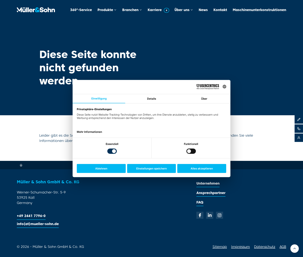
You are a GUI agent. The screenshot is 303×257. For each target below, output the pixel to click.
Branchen (130, 10)
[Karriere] (299, 119)
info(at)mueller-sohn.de (38, 224)
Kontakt (220, 10)
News (203, 10)
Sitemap (220, 246)
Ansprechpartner (210, 193)
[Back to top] (294, 248)
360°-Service (81, 10)
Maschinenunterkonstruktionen (259, 10)
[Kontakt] (299, 128)
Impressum (240, 246)
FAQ (199, 202)
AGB (283, 246)
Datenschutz (264, 246)
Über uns (182, 10)
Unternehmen (208, 183)
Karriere (157, 10)
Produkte (105, 10)
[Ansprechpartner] (299, 137)
